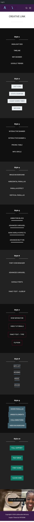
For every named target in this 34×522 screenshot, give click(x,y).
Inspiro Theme (13, 517)
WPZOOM (22, 517)
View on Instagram (17, 500)
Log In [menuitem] (2, 2)
